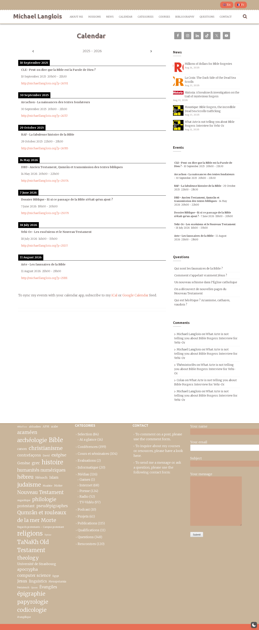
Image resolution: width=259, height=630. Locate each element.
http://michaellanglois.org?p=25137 (44, 245)
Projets (83, 516)
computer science (34, 575)
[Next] (151, 51)
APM (46, 426)
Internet (86, 485)
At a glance (88, 439)
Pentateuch (23, 587)
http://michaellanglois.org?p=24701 (44, 83)
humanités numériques (41, 470)
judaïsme (29, 484)
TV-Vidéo (87, 502)
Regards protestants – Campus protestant (40, 526)
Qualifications (88, 530)
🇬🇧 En (226, 4)
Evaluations (87, 460)
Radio (84, 496)
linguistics (38, 581)
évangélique (24, 616)
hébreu (25, 477)
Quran (34, 587)
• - (200, 201)
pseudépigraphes (52, 506)
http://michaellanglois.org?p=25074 (45, 180)
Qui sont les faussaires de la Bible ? (198, 268)
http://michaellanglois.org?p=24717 (44, 116)
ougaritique (23, 500)
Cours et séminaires (93, 454)
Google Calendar (135, 295)
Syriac (48, 534)
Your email (198, 442)
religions (30, 533)
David (46, 455)
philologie (44, 499)
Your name (198, 426)
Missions (94, 16)
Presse (85, 491)
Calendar (125, 16)
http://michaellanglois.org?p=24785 (44, 148)
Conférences (88, 447)
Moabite (47, 485)
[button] (254, 625)
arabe (54, 426)
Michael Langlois (37, 16)
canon (22, 449)
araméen (27, 432)
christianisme (46, 448)
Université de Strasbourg (36, 564)
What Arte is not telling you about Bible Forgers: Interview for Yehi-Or (206, 338)
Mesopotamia (57, 581)
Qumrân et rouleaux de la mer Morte (41, 516)
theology (28, 558)
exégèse (58, 455)
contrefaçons (29, 455)
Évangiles (48, 587)
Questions (207, 16)
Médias (83, 474)
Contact (226, 16)
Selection (85, 434)
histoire (52, 462)
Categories (145, 16)
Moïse (58, 485)
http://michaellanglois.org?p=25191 (44, 278)
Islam (53, 477)
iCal (114, 295)
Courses (164, 16)
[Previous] (33, 51)
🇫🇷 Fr (240, 4)
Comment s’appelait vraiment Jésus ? (200, 275)
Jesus (22, 581)
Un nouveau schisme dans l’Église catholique (205, 282)
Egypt (55, 576)
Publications (87, 523)
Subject (196, 458)
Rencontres (87, 544)
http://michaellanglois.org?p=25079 (45, 213)
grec (36, 462)
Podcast (84, 509)
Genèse (23, 463)
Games (85, 479)
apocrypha (27, 569)
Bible (56, 440)
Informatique (88, 467)
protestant (26, 506)
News (110, 16)
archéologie (32, 440)
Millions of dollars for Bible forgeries (208, 64)
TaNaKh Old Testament (33, 546)
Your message (201, 474)
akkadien (35, 426)
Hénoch (41, 477)
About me (76, 16)
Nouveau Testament (40, 492)
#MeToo (22, 426)
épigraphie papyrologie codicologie (32, 601)
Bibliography (184, 16)
